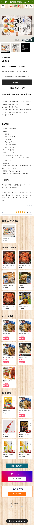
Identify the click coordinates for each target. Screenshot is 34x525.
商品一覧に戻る (17, 466)
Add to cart (17, 82)
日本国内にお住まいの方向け (17, 88)
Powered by (15, 507)
